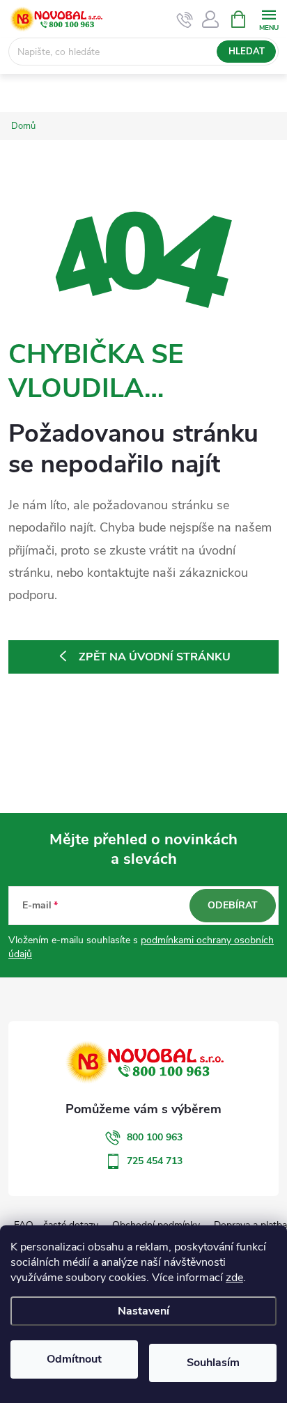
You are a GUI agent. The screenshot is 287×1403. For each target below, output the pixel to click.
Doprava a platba (250, 1225)
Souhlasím (213, 1362)
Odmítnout (74, 1359)
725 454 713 (155, 1161)
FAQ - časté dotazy (56, 1225)
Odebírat (233, 905)
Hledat (246, 51)
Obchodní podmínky (156, 1225)
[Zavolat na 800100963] (185, 19)
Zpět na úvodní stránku (155, 657)
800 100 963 (155, 1137)
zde (234, 1277)
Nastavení (143, 1311)
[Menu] (268, 18)
